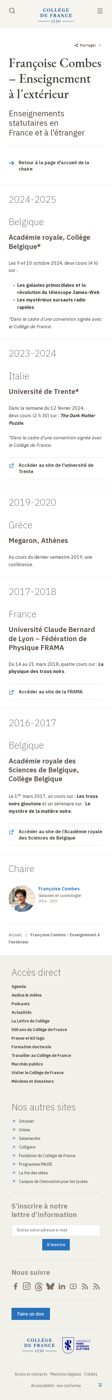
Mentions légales (65, 1374)
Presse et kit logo (27, 1038)
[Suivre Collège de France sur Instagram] (27, 1286)
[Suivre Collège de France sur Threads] (39, 1286)
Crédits (90, 1374)
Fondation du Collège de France (47, 1155)
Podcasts (20, 1003)
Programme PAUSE (36, 1164)
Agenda (18, 986)
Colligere (27, 1147)
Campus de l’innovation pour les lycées (53, 1181)
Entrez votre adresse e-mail (42, 1230)
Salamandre (29, 1138)
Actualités (21, 1012)
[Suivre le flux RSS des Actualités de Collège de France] (85, 1286)
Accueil (15, 934)
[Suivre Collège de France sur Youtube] (73, 1286)
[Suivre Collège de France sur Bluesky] (50, 1286)
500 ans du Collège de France (39, 1029)
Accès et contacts (31, 1374)
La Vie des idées (33, 1172)
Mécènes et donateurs (32, 1081)
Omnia (24, 1129)
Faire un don (31, 1314)
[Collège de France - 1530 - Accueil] (56, 15)
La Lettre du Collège (30, 1021)
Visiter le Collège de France (37, 1072)
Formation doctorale (31, 1046)
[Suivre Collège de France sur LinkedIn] (62, 1286)
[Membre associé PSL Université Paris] (76, 1345)
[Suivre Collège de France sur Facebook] (15, 1286)
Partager (88, 45)
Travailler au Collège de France (41, 1055)
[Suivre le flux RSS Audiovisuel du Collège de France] (96, 1286)
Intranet (26, 1121)
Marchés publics (27, 1064)
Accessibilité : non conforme (56, 1385)
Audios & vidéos (26, 995)
